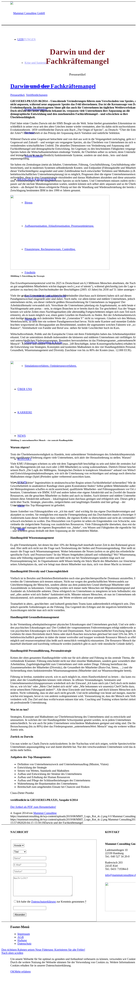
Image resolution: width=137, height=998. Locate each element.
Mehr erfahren (23, 971)
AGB (20, 937)
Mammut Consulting (45, 813)
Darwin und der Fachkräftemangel (53, 86)
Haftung (22, 940)
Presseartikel (17, 94)
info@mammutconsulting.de (121, 875)
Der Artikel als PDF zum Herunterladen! (33, 806)
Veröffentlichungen (36, 94)
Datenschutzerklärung (43, 901)
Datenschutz (24, 943)
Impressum (23, 933)
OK (12, 971)
